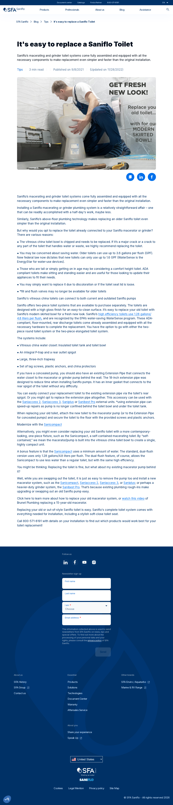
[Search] (168, 9)
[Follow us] (65, 562)
